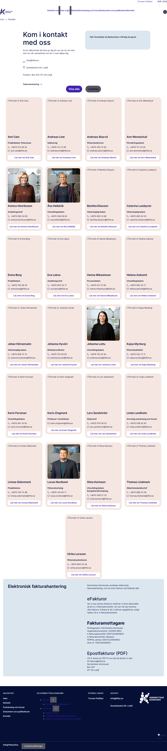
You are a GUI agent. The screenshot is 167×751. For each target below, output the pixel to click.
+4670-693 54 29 (78, 564)
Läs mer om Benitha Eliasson (103, 226)
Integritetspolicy (10, 745)
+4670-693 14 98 (98, 216)
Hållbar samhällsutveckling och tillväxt (63, 719)
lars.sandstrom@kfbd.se (101, 427)
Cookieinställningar (33, 746)
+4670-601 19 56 (19, 423)
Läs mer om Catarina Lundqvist (142, 226)
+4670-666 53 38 (138, 492)
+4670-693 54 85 (19, 216)
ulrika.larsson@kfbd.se (80, 568)
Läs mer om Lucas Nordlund (64, 502)
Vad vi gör (65, 10)
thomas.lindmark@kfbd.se (142, 496)
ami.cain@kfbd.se (19, 150)
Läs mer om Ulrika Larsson (83, 574)
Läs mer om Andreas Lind (64, 157)
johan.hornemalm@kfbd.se (23, 358)
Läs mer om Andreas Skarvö (103, 157)
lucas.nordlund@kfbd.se (61, 496)
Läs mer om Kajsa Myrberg (143, 364)
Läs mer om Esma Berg (24, 295)
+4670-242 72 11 (137, 354)
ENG (165, 1)
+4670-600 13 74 (19, 354)
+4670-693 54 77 (138, 285)
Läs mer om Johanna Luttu (103, 364)
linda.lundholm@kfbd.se (141, 427)
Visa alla (74, 89)
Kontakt (130, 10)
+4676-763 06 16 (19, 285)
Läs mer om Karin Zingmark (63, 430)
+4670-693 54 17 (58, 285)
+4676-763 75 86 (19, 492)
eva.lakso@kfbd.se (59, 288)
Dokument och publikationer (113, 10)
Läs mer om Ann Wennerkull (143, 157)
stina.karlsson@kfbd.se (100, 499)
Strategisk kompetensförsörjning (60, 716)
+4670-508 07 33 (98, 495)
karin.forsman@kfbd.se (21, 427)
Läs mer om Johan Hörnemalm (24, 364)
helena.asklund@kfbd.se (141, 288)
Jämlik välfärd (52, 713)
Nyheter (75, 10)
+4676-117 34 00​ (137, 147)
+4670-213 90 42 (19, 147)
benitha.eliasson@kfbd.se (102, 219)
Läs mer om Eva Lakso (63, 295)
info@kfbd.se (32, 60)
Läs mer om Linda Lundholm (143, 433)
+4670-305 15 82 (98, 147)
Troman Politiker (145, 1)
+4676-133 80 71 (58, 492)
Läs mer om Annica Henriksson (24, 226)
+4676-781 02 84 (98, 354)
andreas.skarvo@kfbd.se (101, 150)
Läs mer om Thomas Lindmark (143, 502)
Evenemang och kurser (89, 10)
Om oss (55, 10)
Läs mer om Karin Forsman (24, 433)
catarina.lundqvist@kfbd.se (142, 219)
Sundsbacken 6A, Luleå (37, 67)
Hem (5, 698)
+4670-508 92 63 (138, 423)
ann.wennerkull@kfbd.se (141, 150)
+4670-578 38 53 (98, 423)
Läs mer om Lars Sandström (103, 433)
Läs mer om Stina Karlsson (103, 505)
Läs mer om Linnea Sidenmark (24, 502)
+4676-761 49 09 (58, 354)
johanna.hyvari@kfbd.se (61, 358)
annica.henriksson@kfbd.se (23, 219)
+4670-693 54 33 (138, 216)
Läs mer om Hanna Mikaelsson (103, 295)
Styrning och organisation (57, 704)
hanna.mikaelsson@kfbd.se (102, 288)
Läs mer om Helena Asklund (143, 295)
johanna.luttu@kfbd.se (100, 358)
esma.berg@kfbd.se (20, 288)
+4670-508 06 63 (58, 216)
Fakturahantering (31, 84)
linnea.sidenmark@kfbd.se (23, 496)
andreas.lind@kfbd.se (60, 150)
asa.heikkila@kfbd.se (60, 219)
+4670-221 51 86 (98, 285)
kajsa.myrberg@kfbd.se (140, 358)
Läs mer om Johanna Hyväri (64, 364)
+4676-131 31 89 (58, 147)
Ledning (93, 89)
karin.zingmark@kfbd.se (61, 423)
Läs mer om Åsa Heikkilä (63, 226)
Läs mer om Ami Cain (24, 157)
